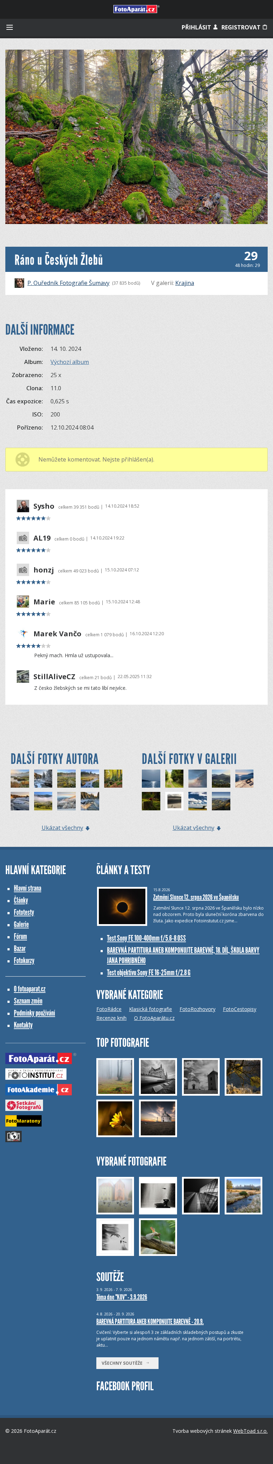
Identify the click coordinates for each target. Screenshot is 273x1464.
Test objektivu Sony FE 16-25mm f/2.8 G (149, 972)
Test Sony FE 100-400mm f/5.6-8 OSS (146, 938)
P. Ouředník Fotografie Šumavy (68, 283)
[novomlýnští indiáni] (151, 779)
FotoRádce (109, 1009)
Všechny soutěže (124, 1363)
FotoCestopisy (239, 1009)
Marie (44, 602)
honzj (43, 570)
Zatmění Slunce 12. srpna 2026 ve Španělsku (196, 897)
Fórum (20, 936)
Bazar (20, 948)
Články (21, 900)
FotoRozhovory (197, 1009)
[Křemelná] (43, 779)
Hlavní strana (27, 888)
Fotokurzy (24, 960)
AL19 (41, 538)
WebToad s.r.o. (250, 1430)
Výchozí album (69, 362)
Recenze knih (111, 1018)
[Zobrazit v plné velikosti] (136, 137)
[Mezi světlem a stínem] (197, 779)
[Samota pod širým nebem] (197, 801)
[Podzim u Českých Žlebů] (113, 779)
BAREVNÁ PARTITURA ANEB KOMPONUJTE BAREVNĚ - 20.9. (150, 1321)
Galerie (21, 924)
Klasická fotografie (150, 1009)
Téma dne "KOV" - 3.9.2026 (121, 1297)
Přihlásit (197, 27)
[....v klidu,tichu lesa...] (174, 779)
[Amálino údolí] (66, 801)
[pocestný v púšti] (174, 801)
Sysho (43, 506)
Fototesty (24, 912)
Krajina (184, 283)
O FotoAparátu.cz (154, 1018)
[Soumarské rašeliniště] (20, 779)
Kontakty (23, 1025)
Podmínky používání (34, 1013)
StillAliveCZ (54, 676)
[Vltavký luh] (43, 801)
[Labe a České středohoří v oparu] (221, 779)
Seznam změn (28, 1001)
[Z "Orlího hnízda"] (221, 801)
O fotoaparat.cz (30, 989)
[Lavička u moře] (244, 779)
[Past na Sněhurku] (151, 801)
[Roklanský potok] (90, 779)
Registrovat (241, 27)
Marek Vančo (57, 634)
